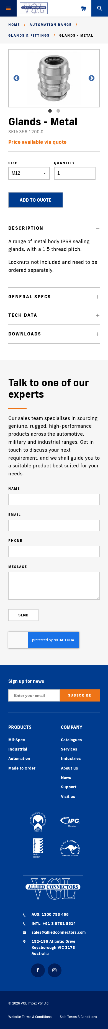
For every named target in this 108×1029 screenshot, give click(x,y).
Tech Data (22, 315)
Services (69, 749)
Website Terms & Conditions (30, 1017)
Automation (19, 758)
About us (69, 768)
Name (14, 488)
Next (88, 78)
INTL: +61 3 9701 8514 (54, 923)
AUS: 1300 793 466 (50, 914)
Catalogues (71, 739)
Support (68, 786)
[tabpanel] (54, 78)
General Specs (29, 296)
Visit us (68, 796)
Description (25, 228)
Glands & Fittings (29, 35)
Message (17, 567)
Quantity (64, 163)
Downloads (24, 334)
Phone (15, 540)
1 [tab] (50, 111)
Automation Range (51, 25)
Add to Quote (36, 200)
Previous (13, 78)
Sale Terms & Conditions (78, 1017)
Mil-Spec (16, 739)
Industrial (17, 749)
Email (14, 515)
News (66, 777)
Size (12, 163)
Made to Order (21, 768)
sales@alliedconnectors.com (59, 932)
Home (14, 25)
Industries (71, 758)
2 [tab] (58, 111)
